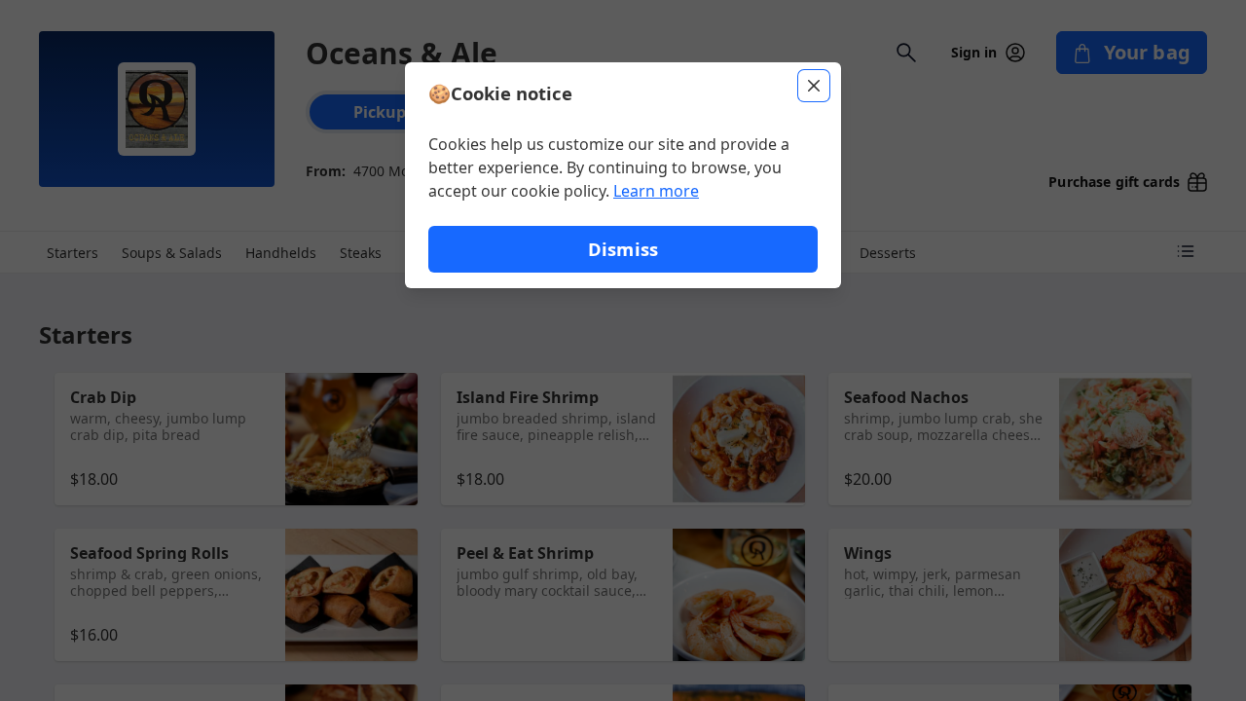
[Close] (813, 85)
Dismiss (623, 249)
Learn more (656, 191)
